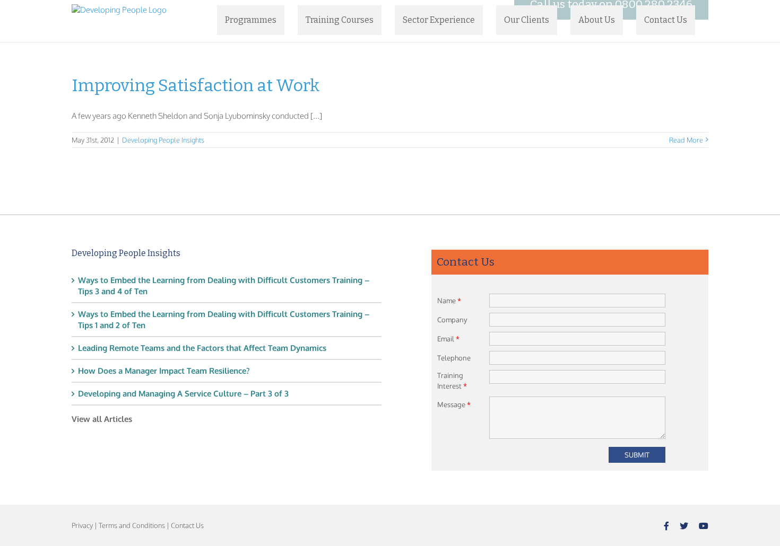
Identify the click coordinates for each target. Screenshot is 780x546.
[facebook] (666, 526)
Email (448, 338)
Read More (686, 140)
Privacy (82, 525)
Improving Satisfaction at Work (196, 85)
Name (449, 300)
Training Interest (452, 380)
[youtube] (703, 526)
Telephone (454, 358)
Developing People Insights (163, 140)
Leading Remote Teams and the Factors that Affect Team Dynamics (202, 348)
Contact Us (187, 525)
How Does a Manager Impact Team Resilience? (164, 371)
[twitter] (684, 526)
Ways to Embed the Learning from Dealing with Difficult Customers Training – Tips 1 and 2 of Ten (223, 319)
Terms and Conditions (132, 525)
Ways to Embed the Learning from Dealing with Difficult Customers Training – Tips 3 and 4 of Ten (223, 285)
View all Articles (102, 419)
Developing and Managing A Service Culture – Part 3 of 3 (183, 394)
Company (452, 319)
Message (454, 404)
